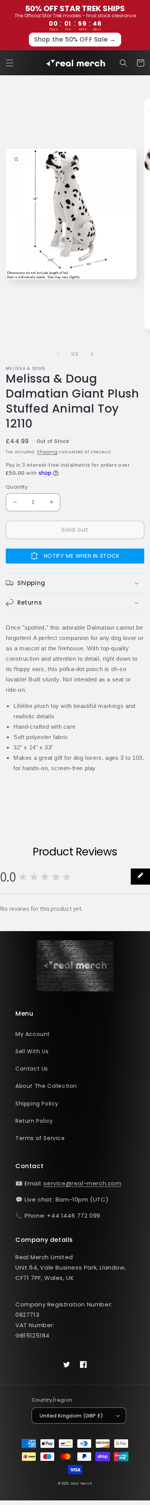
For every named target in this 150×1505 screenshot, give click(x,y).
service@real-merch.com (82, 1183)
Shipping (47, 452)
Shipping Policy (36, 1103)
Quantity (17, 487)
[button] (9, 63)
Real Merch (81, 1483)
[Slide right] (91, 354)
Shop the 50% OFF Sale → (75, 39)
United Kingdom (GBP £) (71, 1415)
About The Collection (46, 1086)
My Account (32, 1034)
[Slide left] (58, 354)
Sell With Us (31, 1051)
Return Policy (34, 1121)
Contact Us (31, 1068)
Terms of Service (40, 1138)
